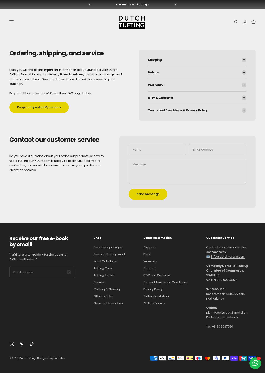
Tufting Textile (104, 275)
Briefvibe (59, 358)
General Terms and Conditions (165, 282)
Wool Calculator (105, 261)
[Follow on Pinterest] (21, 344)
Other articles (103, 296)
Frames (99, 282)
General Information (108, 303)
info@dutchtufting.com (228, 256)
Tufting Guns (103, 268)
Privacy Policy (152, 289)
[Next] (175, 4)
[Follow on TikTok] (31, 344)
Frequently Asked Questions (39, 107)
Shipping (149, 247)
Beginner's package (108, 247)
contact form (216, 252)
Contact (149, 268)
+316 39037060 (222, 326)
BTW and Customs (156, 275)
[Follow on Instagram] (12, 344)
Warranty (150, 261)
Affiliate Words (154, 303)
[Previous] (89, 4)
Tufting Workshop (156, 296)
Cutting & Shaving (107, 289)
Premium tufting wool (109, 254)
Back (146, 254)
